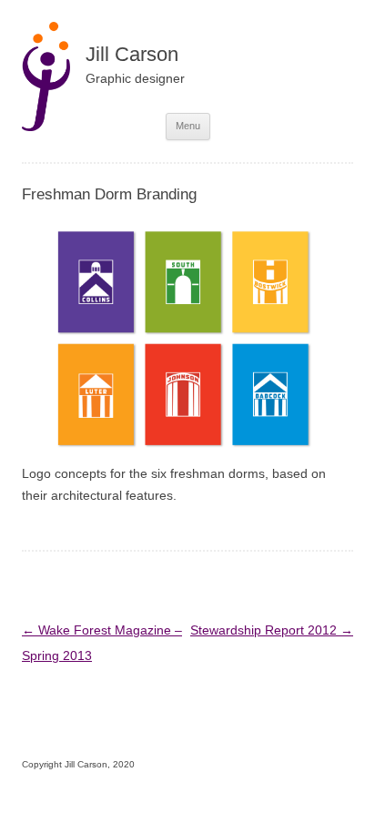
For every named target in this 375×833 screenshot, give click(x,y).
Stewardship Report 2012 (271, 630)
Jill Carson (132, 54)
